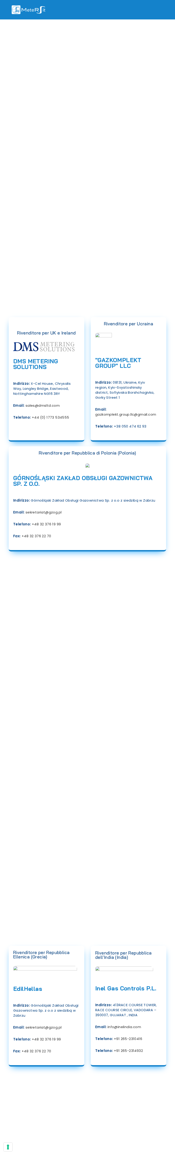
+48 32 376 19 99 (46, 524)
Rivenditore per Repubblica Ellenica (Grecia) (41, 955)
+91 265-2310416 (128, 1038)
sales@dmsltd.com (43, 405)
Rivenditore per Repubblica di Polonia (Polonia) (87, 453)
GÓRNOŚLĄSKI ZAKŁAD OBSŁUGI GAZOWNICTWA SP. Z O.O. (82, 480)
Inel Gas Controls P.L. (126, 988)
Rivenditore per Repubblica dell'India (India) (123, 955)
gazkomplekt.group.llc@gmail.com (125, 414)
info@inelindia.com (124, 1026)
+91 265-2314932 (128, 1050)
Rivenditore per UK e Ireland (46, 333)
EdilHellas (27, 988)
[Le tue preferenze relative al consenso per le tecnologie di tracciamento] (8, 1147)
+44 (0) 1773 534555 (50, 417)
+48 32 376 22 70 (36, 536)
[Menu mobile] (162, 9)
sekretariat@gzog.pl (44, 512)
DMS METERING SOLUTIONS (35, 364)
